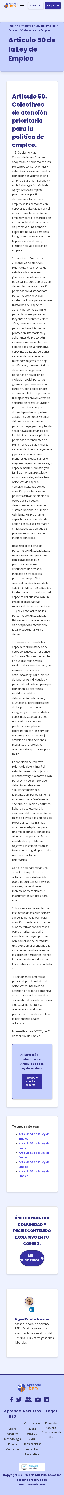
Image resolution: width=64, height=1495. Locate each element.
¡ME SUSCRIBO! (29, 1258)
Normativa (32, 1454)
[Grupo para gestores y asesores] (28, 1400)
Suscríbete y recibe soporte (32, 1081)
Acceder (36, 5)
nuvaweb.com (35, 1484)
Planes (12, 1444)
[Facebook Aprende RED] (11, 1400)
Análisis (32, 1434)
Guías (32, 1439)
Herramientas (32, 1444)
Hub (11, 26)
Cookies (51, 1428)
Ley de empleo (46, 26)
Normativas (25, 26)
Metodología (12, 1439)
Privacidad (51, 1423)
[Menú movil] (22, 5)
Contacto (12, 1449)
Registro (53, 5)
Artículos (32, 1449)
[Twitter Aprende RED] (19, 1400)
